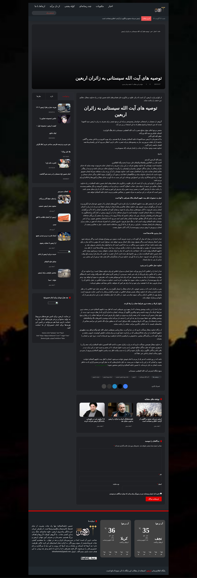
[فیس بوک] (125, 386)
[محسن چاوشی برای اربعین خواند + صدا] (64, 273)
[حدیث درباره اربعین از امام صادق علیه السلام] (64, 255)
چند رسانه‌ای (85, 6)
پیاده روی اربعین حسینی (122, 377)
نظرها (39, 96)
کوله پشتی (70, 6)
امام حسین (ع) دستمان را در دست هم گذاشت (55, 174)
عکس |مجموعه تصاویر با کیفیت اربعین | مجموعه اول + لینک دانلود (46, 126)
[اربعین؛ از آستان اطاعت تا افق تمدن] (64, 217)
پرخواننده (66, 96)
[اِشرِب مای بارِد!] (64, 163)
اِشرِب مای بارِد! (50, 163)
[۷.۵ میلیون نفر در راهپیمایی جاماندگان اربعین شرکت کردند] (92, 410)
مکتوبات (100, 6)
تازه (51, 96)
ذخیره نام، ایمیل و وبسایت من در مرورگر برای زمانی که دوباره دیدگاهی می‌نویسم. (134, 494)
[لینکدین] (114, 386)
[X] (120, 386)
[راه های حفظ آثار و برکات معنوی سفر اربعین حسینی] (64, 199)
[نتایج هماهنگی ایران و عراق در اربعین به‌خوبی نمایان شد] (120, 410)
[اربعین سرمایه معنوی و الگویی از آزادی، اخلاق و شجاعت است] (149, 410)
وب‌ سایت (116, 484)
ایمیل (159, 484)
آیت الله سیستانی (144, 377)
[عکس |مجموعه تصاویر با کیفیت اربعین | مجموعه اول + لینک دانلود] (64, 119)
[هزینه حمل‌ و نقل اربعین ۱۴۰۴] (64, 108)
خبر (151, 31)
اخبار (110, 6)
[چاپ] (104, 386)
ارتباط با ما (40, 6)
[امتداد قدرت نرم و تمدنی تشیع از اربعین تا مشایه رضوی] (64, 236)
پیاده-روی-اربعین (107, 377)
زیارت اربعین (96, 377)
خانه (159, 31)
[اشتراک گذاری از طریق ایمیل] (109, 386)
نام (160, 474)
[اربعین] (159, 9)
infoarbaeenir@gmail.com (61, 551)
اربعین (133, 377)
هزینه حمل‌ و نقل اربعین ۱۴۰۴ (46, 107)
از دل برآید (55, 6)
